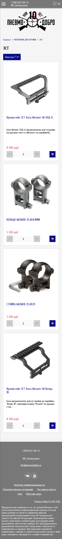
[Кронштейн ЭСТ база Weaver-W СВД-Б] (31, 89)
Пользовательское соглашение (18, 489)
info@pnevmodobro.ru (31, 465)
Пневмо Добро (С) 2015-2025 (47, 501)
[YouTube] (34, 475)
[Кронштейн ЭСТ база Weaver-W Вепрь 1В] (31, 361)
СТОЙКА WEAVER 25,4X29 (21, 304)
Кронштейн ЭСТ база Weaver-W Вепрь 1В (30, 390)
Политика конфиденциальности (29, 485)
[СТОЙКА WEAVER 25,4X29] (31, 276)
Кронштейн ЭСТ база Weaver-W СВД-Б (30, 117)
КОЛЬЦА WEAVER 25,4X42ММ (23, 219)
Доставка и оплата (46, 489)
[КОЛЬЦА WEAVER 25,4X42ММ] (31, 191)
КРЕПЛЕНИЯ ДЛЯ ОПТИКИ (25, 39)
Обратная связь (33, 494)
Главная (6, 39)
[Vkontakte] (27, 475)
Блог (20, 494)
